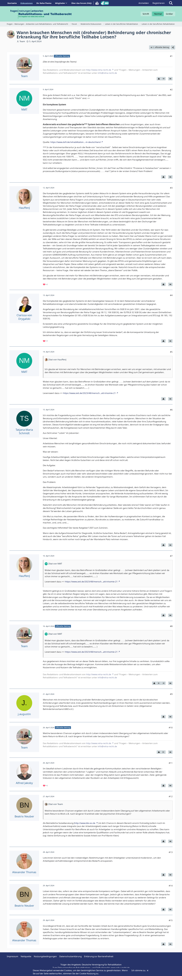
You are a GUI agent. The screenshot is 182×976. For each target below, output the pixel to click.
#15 (171, 920)
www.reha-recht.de (120, 967)
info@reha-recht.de (107, 72)
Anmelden (144, 3)
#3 (171, 187)
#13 (171, 852)
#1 (171, 56)
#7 (171, 555)
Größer (169, 13)
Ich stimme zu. (138, 970)
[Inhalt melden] (159, 78)
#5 (171, 351)
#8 (171, 626)
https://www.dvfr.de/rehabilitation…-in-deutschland (75, 142)
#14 (171, 885)
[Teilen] (173, 47)
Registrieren (159, 3)
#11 (171, 763)
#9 (171, 694)
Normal (158, 13)
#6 (171, 409)
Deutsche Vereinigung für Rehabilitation (102, 964)
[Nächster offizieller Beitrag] (163, 78)
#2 (171, 89)
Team (22, 41)
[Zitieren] (170, 78)
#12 (171, 796)
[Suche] (171, 3)
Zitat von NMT (55, 563)
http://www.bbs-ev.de (84, 823)
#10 (171, 727)
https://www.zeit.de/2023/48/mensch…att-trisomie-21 (89, 393)
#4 (171, 295)
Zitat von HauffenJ (57, 359)
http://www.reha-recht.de (98, 69)
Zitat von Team (55, 804)
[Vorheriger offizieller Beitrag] (159, 683)
